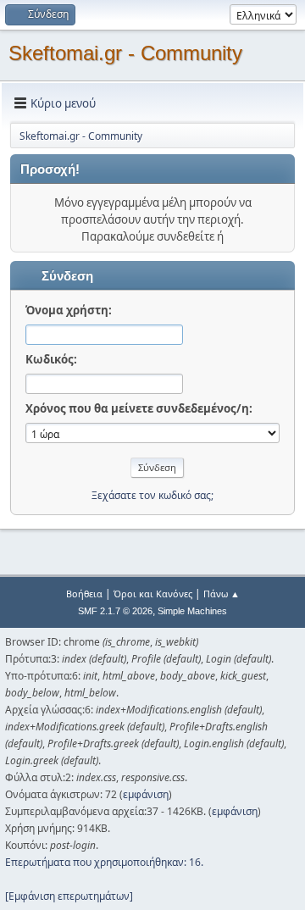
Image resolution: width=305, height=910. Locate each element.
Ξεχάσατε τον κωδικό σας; (153, 495)
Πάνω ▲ (221, 593)
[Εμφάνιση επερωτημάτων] (69, 896)
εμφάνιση (146, 794)
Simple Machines (192, 611)
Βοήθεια (84, 593)
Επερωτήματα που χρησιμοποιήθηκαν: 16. (104, 862)
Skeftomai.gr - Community (125, 53)
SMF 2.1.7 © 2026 (115, 611)
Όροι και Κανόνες (153, 593)
